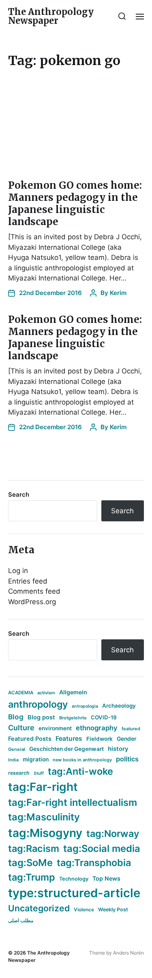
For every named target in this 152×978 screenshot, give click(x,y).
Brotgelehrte (73, 718)
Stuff (39, 773)
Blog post (41, 717)
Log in (18, 571)
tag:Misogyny (45, 833)
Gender (127, 739)
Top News (106, 878)
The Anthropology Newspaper (51, 16)
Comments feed (34, 591)
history (118, 748)
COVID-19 (104, 717)
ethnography (97, 728)
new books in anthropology (82, 760)
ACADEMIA (20, 693)
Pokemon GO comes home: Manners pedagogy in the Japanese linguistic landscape (75, 203)
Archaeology (119, 705)
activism (46, 693)
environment (55, 728)
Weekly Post (113, 909)
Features (69, 738)
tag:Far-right (43, 787)
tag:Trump (31, 877)
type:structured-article (74, 893)
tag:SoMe (30, 862)
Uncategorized (39, 908)
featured (131, 728)
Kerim (118, 293)
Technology (73, 879)
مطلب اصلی (20, 920)
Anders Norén (128, 953)
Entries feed (27, 581)
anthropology (38, 704)
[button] (122, 16)
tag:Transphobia (94, 862)
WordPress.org (32, 602)
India (13, 760)
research (19, 773)
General (16, 749)
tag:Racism (33, 848)
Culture (21, 727)
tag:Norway (112, 833)
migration (36, 759)
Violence (84, 909)
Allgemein (73, 692)
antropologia (85, 706)
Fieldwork (99, 739)
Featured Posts (29, 738)
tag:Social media (101, 848)
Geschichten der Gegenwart (66, 749)
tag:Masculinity (44, 817)
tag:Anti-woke (80, 771)
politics (127, 759)
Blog (16, 716)
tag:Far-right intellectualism (72, 802)
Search (18, 494)
